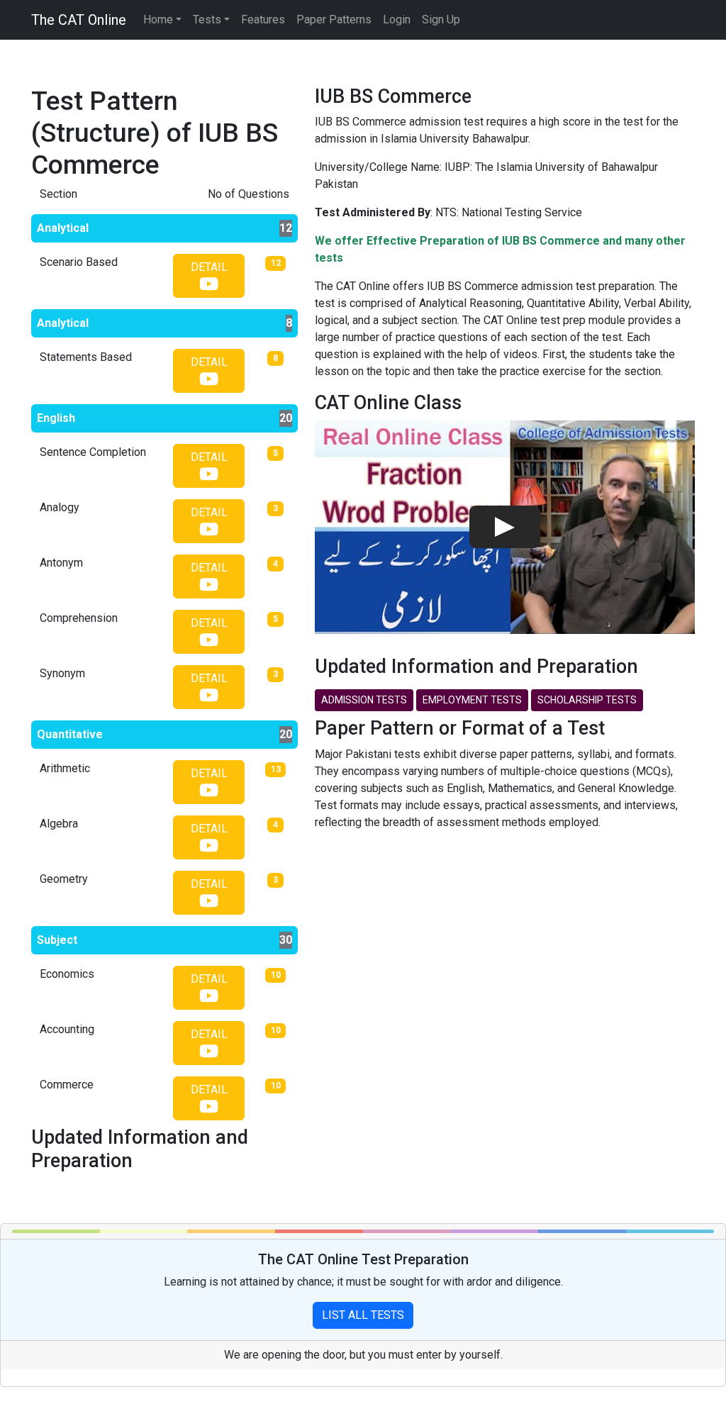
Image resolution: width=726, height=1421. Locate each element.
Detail (209, 267)
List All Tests (363, 1315)
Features (263, 19)
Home (158, 19)
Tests (207, 19)
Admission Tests (364, 700)
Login (397, 19)
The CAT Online (78, 19)
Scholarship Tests (587, 700)
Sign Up (441, 19)
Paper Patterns (334, 19)
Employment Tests (472, 700)
